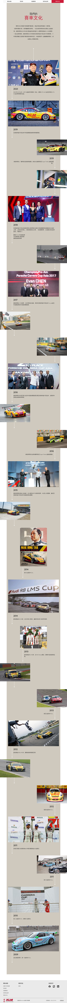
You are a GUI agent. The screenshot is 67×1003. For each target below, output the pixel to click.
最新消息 (20, 983)
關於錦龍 (5, 983)
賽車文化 (5, 995)
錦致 (19, 986)
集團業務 (5, 990)
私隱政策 (62, 1000)
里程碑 (4, 988)
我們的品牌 (6, 993)
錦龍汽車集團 (6, 986)
